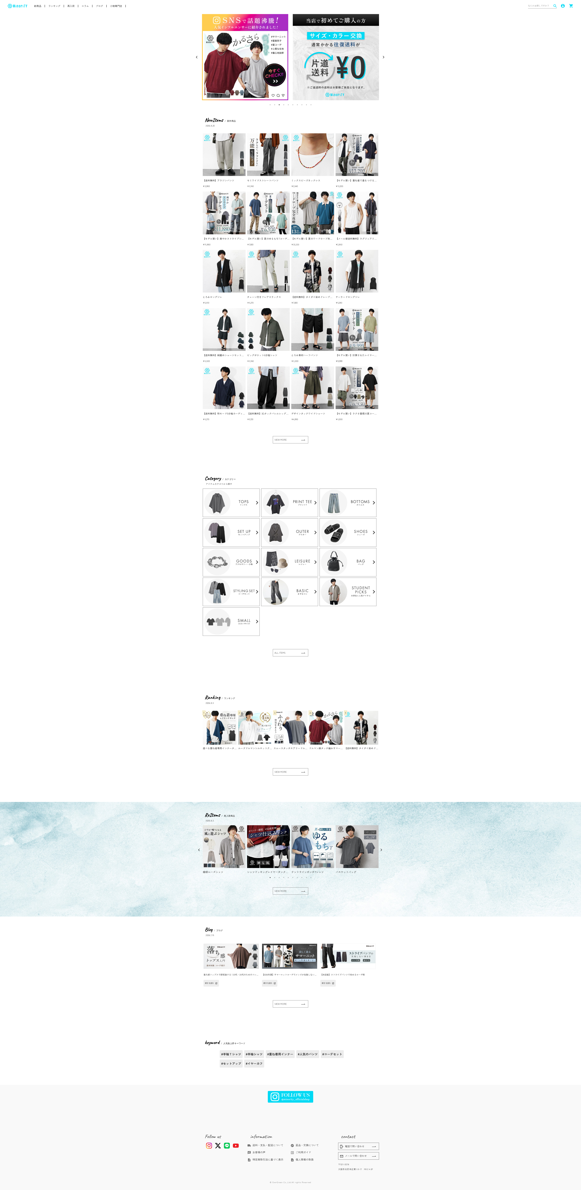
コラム (85, 6)
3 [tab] (279, 104)
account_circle (563, 6)
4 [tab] (283, 104)
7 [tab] (297, 104)
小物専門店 (116, 6)
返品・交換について (304, 1145)
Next (383, 57)
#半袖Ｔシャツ (231, 1054)
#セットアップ (231, 1063)
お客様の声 (256, 1152)
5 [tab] (288, 104)
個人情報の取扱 (302, 1159)
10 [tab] (310, 104)
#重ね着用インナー (280, 1054)
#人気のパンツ (308, 1054)
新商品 (37, 6)
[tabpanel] (245, 57)
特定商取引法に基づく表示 (265, 1159)
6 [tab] (292, 104)
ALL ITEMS (280, 652)
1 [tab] (270, 104)
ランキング (54, 6)
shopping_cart (571, 6)
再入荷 (71, 6)
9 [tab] (306, 104)
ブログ (99, 6)
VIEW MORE (280, 439)
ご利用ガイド (300, 1152)
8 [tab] (301, 104)
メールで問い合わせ (353, 1156)
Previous (197, 57)
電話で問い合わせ (352, 1146)
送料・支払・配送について (265, 1145)
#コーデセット (332, 1054)
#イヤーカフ (254, 1063)
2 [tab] (274, 104)
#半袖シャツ (254, 1054)
